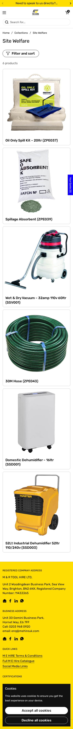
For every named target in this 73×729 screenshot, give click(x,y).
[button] (67, 12)
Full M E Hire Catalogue (18, 661)
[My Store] (35, 12)
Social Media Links (15, 666)
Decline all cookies (36, 720)
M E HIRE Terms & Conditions (22, 655)
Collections (21, 32)
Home (6, 32)
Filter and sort (23, 53)
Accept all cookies (36, 710)
